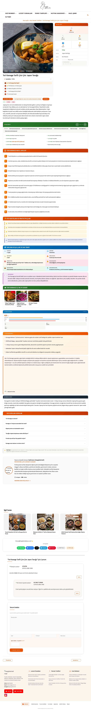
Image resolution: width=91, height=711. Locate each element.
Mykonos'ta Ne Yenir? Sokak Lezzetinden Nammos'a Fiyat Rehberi (37, 675)
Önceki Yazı (8, 660)
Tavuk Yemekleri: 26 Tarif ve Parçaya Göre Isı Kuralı (57, 684)
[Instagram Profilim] (5, 695)
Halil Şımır (26, 704)
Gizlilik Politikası (62, 704)
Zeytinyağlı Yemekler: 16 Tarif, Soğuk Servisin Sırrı (56, 675)
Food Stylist (50, 704)
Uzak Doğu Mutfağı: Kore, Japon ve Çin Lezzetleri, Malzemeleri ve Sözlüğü (27, 98)
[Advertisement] (46, 378)
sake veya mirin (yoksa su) (18, 141)
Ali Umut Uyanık (38, 582)
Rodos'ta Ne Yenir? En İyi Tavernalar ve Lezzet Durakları (36, 679)
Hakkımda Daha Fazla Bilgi (21, 480)
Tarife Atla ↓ (46, 98)
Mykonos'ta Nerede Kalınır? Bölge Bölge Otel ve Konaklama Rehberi (77, 684)
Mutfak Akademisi (34, 704)
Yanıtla (79, 577)
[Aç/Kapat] (51, 79)
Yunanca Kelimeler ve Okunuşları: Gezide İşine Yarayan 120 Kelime (77, 675)
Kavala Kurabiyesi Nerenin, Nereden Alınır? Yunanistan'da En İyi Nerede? (35, 684)
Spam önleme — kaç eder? (17, 640)
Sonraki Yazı (76, 660)
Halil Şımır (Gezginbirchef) (36, 460)
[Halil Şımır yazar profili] (9, 470)
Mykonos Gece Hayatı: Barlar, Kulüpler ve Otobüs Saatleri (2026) (77, 679)
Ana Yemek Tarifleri (35, 20)
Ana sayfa (26, 20)
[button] (15, 13)
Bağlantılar (56, 704)
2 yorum (46, 543)
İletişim (68, 704)
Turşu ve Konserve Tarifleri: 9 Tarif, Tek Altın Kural (57, 679)
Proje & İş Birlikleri (42, 704)
